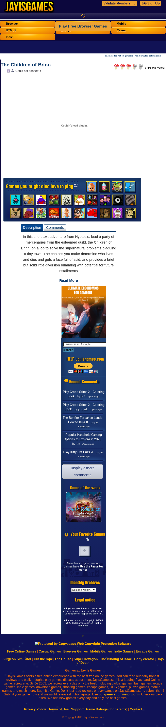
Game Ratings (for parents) (106, 709)
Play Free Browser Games (83, 26)
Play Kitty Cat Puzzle (78, 452)
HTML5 (11, 30)
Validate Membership (119, 3)
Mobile (121, 23)
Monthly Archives (85, 582)
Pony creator (144, 659)
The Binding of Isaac (116, 659)
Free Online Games (21, 651)
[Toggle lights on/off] (8, 72)
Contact (136, 709)
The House (62, 659)
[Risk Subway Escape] (130, 201)
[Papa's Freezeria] (117, 214)
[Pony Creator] (28, 214)
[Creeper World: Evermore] (117, 187)
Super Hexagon (86, 659)
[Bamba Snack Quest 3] (91, 187)
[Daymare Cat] (66, 201)
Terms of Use (58, 709)
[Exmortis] (105, 214)
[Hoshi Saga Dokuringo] (15, 214)
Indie (9, 37)
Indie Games (123, 651)
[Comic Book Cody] (79, 214)
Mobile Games (101, 651)
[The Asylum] (41, 201)
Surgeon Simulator (16, 659)
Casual (121, 30)
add (84, 551)
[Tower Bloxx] (41, 214)
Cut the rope (43, 659)
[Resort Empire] (104, 187)
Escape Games (147, 651)
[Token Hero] (92, 201)
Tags (83, 16)
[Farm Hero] (79, 201)
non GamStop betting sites (148, 56)
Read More (68, 281)
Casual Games (50, 651)
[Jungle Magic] (54, 201)
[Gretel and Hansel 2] (130, 214)
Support (77, 709)
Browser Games (75, 651)
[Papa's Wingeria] (54, 214)
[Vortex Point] (105, 201)
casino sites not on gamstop (119, 56)
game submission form (121, 694)
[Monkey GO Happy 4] (28, 201)
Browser (12, 23)
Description (32, 228)
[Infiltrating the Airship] (92, 214)
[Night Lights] (130, 187)
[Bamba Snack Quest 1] (66, 214)
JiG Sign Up (151, 3)
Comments (55, 228)
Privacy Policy (35, 709)
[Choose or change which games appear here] (88, 539)
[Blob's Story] (117, 201)
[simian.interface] (15, 201)
